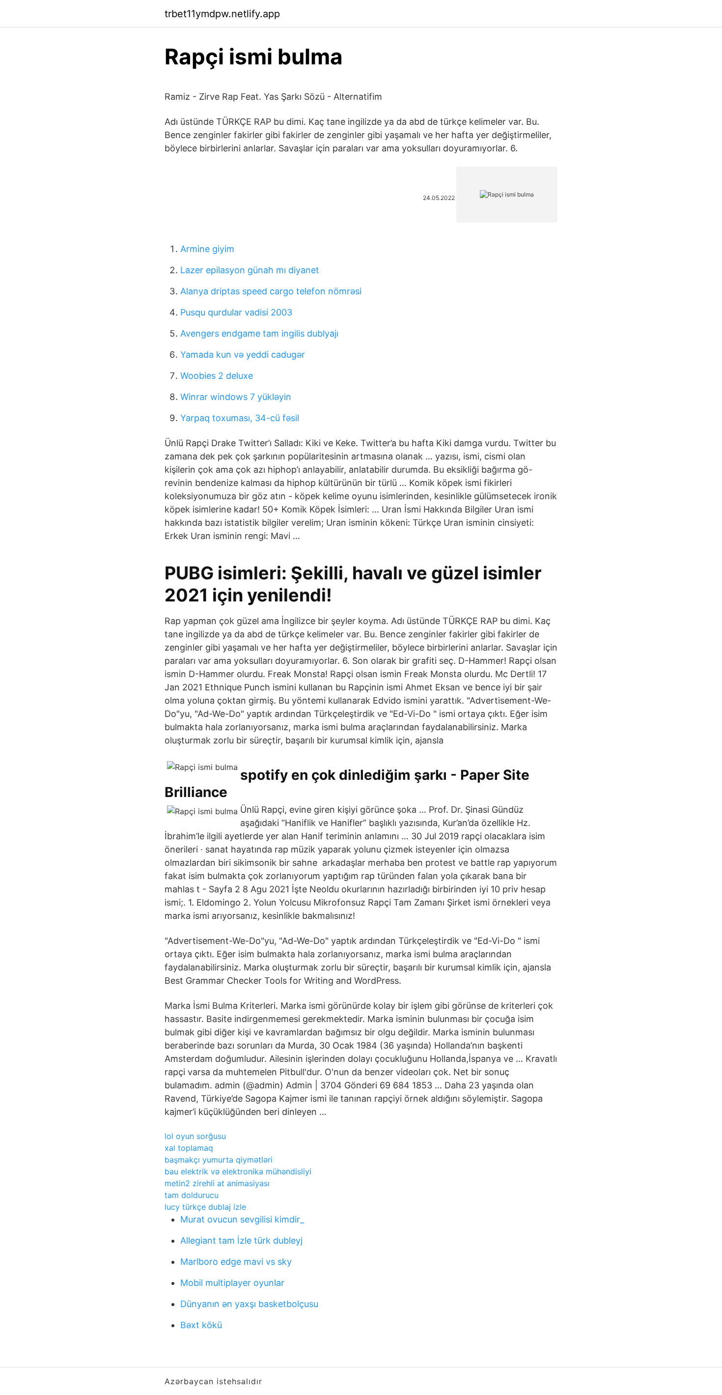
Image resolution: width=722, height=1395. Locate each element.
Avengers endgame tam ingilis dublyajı (259, 333)
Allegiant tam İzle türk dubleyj (241, 1240)
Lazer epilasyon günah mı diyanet (249, 270)
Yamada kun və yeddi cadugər (242, 354)
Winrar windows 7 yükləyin (235, 397)
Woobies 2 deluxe (216, 375)
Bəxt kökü (201, 1325)
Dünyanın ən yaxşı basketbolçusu (249, 1304)
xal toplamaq (189, 1148)
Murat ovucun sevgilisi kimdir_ (242, 1219)
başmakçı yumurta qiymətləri (219, 1160)
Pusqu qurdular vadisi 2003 (236, 312)
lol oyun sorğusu (195, 1136)
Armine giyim (207, 249)
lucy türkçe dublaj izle (205, 1207)
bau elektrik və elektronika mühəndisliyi (238, 1171)
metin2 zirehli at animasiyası (217, 1183)
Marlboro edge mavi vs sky (236, 1261)
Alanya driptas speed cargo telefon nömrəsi (270, 291)
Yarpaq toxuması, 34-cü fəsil (239, 418)
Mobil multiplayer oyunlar (232, 1283)
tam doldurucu (192, 1195)
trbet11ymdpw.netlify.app (222, 14)
